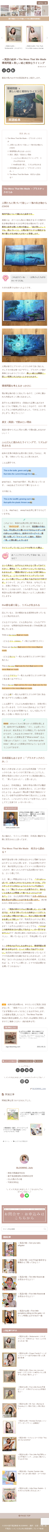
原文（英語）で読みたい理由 (20, 155)
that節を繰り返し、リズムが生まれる (27, 164)
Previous (2, 38)
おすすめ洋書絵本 (10, 1061)
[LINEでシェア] (8, 70)
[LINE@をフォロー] (27, 1081)
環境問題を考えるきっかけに (20, 151)
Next (47, 38)
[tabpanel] (15, 37)
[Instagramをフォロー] (22, 1081)
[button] (13, 70)
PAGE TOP (25, 1516)
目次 (21, 134)
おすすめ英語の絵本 (26, 1061)
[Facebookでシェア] (4, 70)
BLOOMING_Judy (24, 1168)
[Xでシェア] (18, 1070)
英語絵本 (39, 1061)
